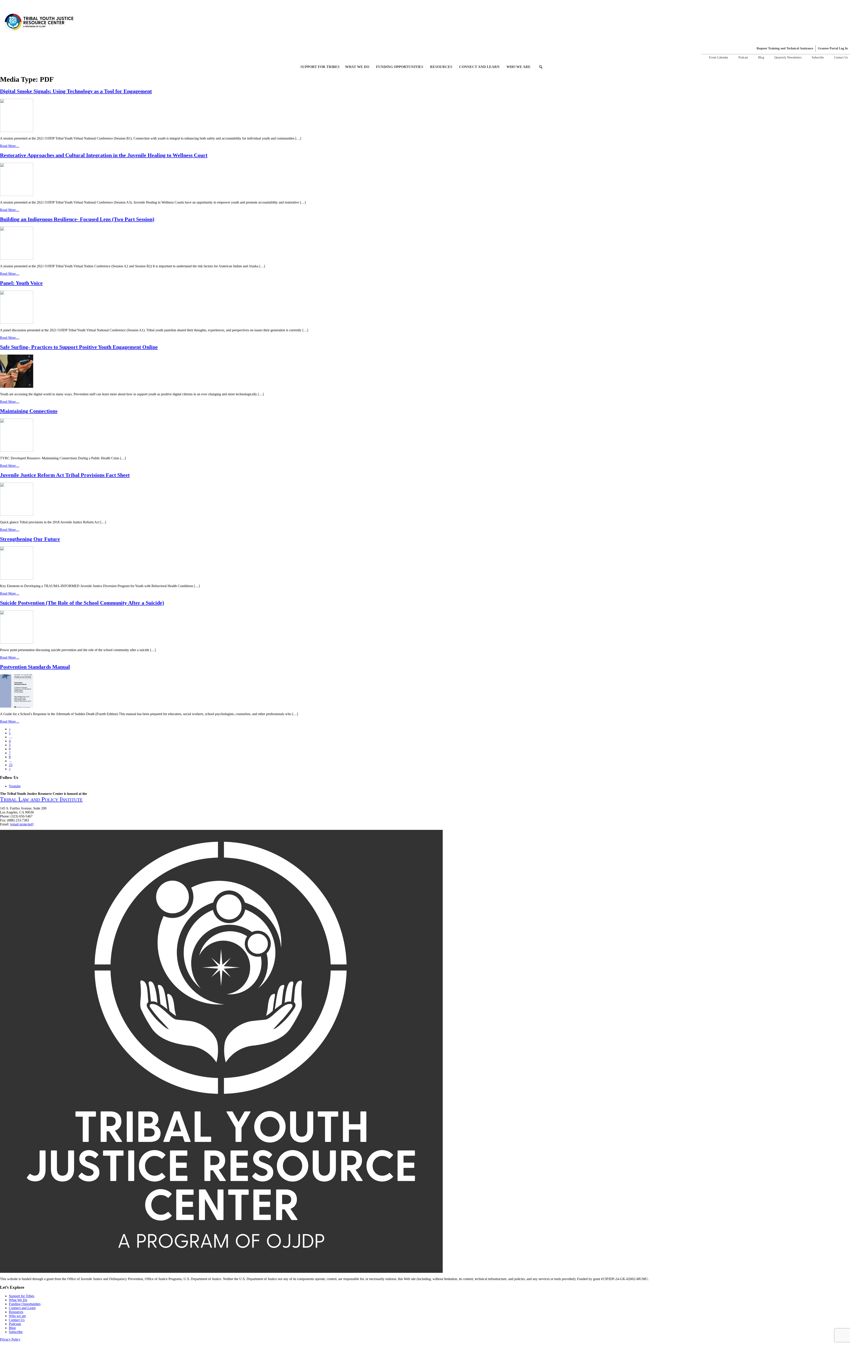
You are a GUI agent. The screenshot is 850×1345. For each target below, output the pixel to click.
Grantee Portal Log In (833, 48)
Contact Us (841, 57)
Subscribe (818, 57)
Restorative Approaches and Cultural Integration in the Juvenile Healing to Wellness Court (103, 155)
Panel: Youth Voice (21, 283)
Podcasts (15, 1324)
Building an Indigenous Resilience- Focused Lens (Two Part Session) (77, 219)
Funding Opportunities (399, 67)
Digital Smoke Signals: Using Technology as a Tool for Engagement (76, 91)
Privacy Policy (10, 1339)
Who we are (518, 67)
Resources (441, 67)
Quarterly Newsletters (788, 57)
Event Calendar (718, 57)
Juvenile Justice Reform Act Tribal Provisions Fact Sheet (65, 475)
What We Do (357, 67)
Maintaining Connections (28, 411)
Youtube (15, 786)
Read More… (9, 146)
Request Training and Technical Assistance (785, 48)
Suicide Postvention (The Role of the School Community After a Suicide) (82, 603)
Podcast (743, 57)
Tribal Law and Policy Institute (41, 799)
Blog (761, 57)
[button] (540, 67)
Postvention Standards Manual (35, 667)
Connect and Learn (479, 67)
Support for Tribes (320, 67)
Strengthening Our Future (30, 539)
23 (10, 765)
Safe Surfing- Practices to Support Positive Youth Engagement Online (79, 347)
